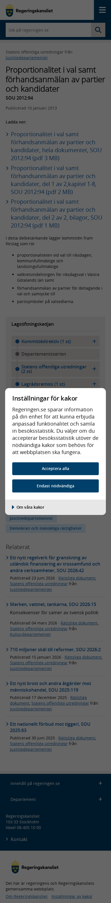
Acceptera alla (55, 468)
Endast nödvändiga (55, 485)
